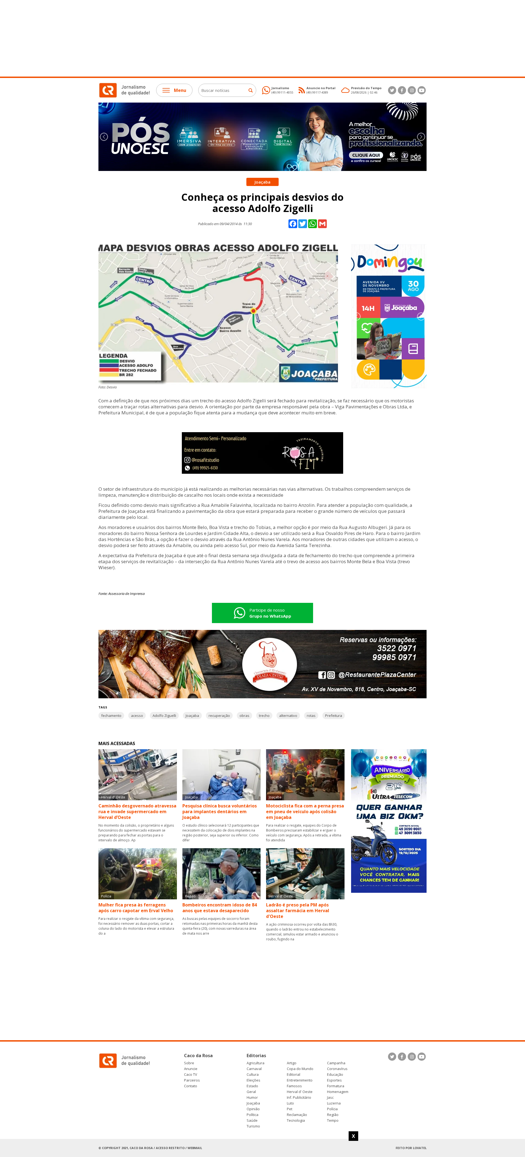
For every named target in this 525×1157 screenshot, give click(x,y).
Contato (190, 1086)
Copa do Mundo (300, 1069)
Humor (252, 1097)
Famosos (294, 1086)
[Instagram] (412, 90)
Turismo (253, 1126)
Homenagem (337, 1092)
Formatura (335, 1086)
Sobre (189, 1063)
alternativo (288, 715)
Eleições (253, 1080)
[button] (421, 137)
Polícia (332, 1109)
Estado (252, 1086)
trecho (264, 715)
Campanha (336, 1063)
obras (244, 715)
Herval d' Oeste (300, 1092)
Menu (180, 90)
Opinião (253, 1109)
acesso (137, 715)
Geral (251, 1092)
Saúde (252, 1120)
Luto (290, 1103)
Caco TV (190, 1074)
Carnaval (254, 1069)
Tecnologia (296, 1120)
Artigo (291, 1063)
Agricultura (255, 1063)
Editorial (293, 1074)
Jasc (330, 1097)
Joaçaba (192, 715)
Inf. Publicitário (299, 1097)
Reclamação (297, 1115)
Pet (289, 1109)
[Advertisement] (164, 38)
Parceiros (192, 1080)
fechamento (111, 715)
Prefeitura (333, 715)
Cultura (253, 1074)
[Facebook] (402, 90)
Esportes (334, 1080)
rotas (311, 715)
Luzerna (334, 1103)
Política (252, 1115)
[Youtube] (422, 90)
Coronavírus (337, 1069)
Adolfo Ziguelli (164, 715)
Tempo (333, 1120)
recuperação (219, 715)
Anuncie (190, 1069)
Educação (335, 1074)
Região (333, 1115)
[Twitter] (392, 90)
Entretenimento (300, 1080)
